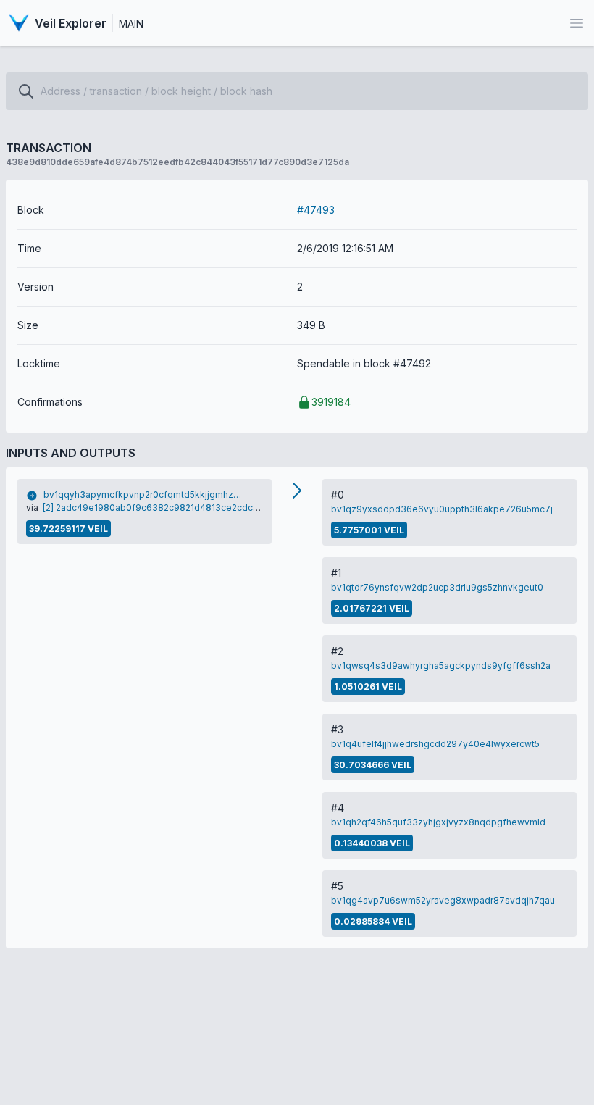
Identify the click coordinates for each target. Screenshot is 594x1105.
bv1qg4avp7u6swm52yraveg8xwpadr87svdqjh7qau (443, 900)
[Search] (26, 91)
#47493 (316, 210)
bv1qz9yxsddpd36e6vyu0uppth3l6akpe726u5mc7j (442, 509)
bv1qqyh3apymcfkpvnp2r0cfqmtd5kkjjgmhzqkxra (144, 494)
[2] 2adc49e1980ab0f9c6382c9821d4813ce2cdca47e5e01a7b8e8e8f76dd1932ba (220, 507)
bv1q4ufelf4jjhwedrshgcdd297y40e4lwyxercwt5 (435, 743)
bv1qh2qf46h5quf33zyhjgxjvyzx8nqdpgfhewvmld (438, 822)
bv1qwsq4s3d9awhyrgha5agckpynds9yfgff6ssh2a (441, 665)
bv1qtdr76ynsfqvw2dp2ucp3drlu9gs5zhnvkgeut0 (437, 587)
